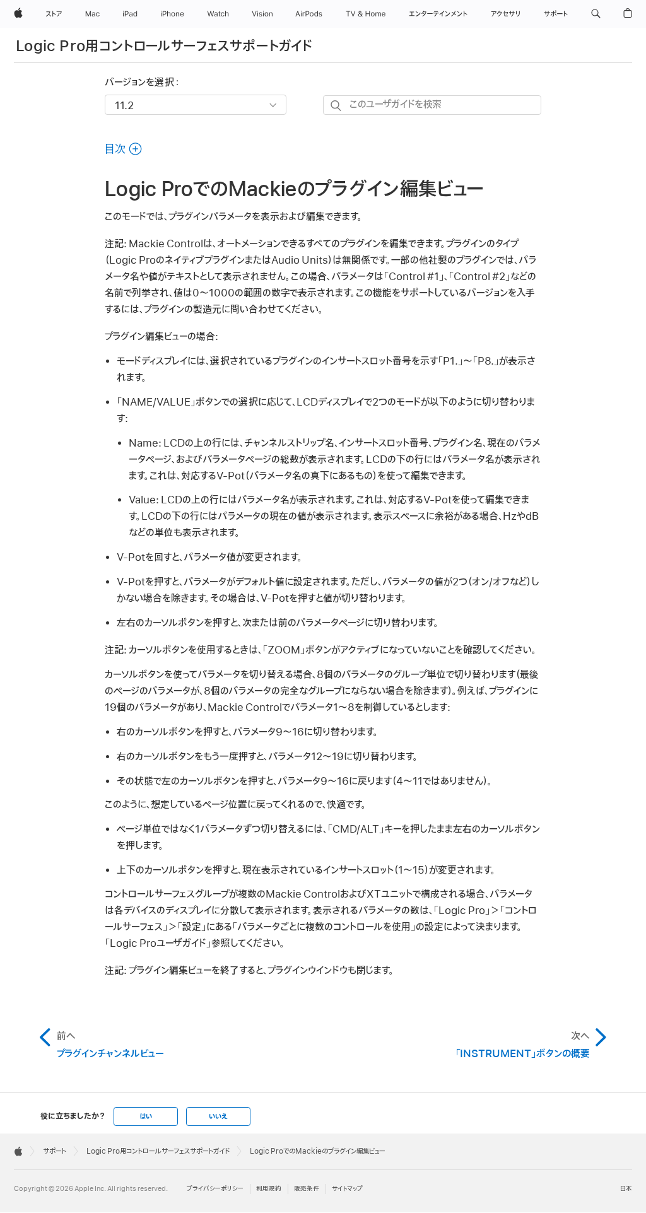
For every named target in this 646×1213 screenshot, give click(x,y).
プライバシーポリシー (215, 1189)
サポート (54, 1151)
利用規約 (268, 1189)
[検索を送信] (336, 105)
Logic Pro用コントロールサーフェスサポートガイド (164, 46)
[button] (596, 14)
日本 (626, 1189)
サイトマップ (347, 1189)
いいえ (218, 1116)
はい (145, 1116)
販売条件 (306, 1189)
